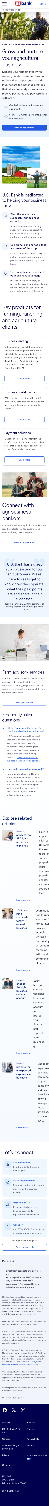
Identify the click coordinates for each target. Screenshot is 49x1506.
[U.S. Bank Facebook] (5, 1410)
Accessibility (33, 1439)
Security (31, 1422)
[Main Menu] (4, 4)
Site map (31, 1429)
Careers (6, 1439)
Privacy (5, 1455)
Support (6, 1422)
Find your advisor (24, 702)
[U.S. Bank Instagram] (23, 1410)
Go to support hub (25, 1247)
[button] (43, 3)
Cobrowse (7, 1465)
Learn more (24, 378)
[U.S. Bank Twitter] (14, 1410)
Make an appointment (24, 127)
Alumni (30, 1445)
